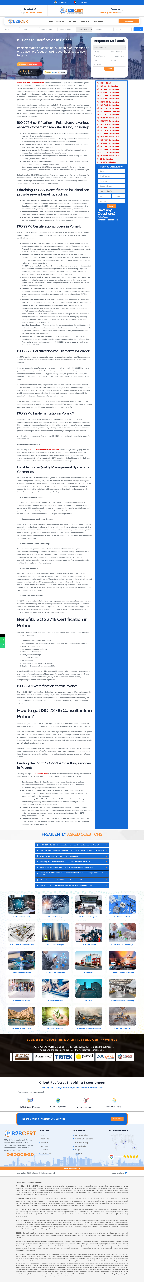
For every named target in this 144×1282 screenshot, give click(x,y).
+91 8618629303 (34, 12)
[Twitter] (18, 1154)
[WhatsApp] (2, 640)
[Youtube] (21, 1154)
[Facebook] (8, 1154)
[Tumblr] (25, 1154)
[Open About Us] (65, 21)
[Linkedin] (15, 1154)
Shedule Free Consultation (28, 64)
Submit (138, 29)
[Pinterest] (28, 1154)
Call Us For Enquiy (113, 1107)
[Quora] (32, 1154)
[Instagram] (11, 1154)
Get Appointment (109, 12)
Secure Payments (58, 1107)
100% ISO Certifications (30, 1107)
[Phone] (2, 645)
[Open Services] (77, 21)
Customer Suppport (86, 1107)
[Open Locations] (90, 21)
